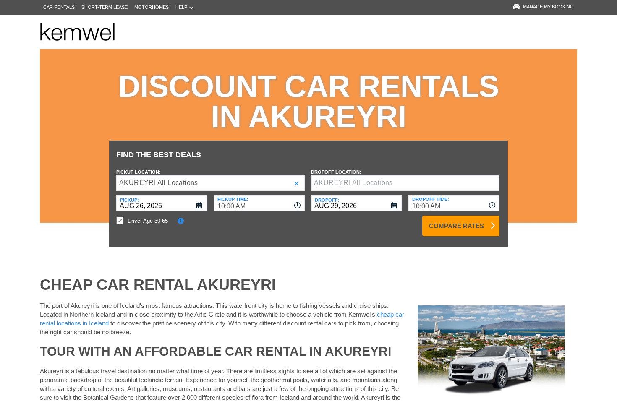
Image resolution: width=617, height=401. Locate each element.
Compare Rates (456, 225)
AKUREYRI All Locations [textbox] (158, 182)
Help (181, 7)
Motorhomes (151, 7)
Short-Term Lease (104, 7)
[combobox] (259, 203)
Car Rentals (59, 7)
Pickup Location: (138, 171)
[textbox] (405, 183)
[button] (296, 183)
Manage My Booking (548, 6)
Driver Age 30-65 (148, 221)
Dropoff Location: (336, 171)
